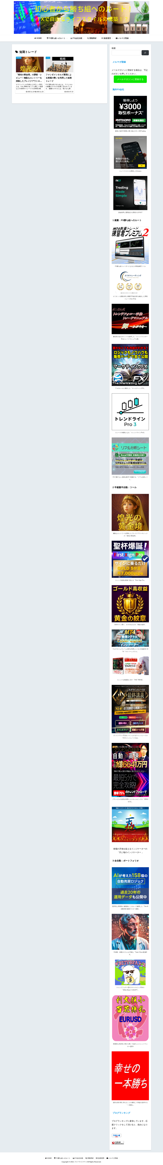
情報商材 (90, 1158)
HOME (49, 1158)
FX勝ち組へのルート (63, 1158)
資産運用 (101, 1158)
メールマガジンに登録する (130, 79)
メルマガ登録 (113, 1158)
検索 (114, 48)
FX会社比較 (79, 1158)
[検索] (145, 52)
